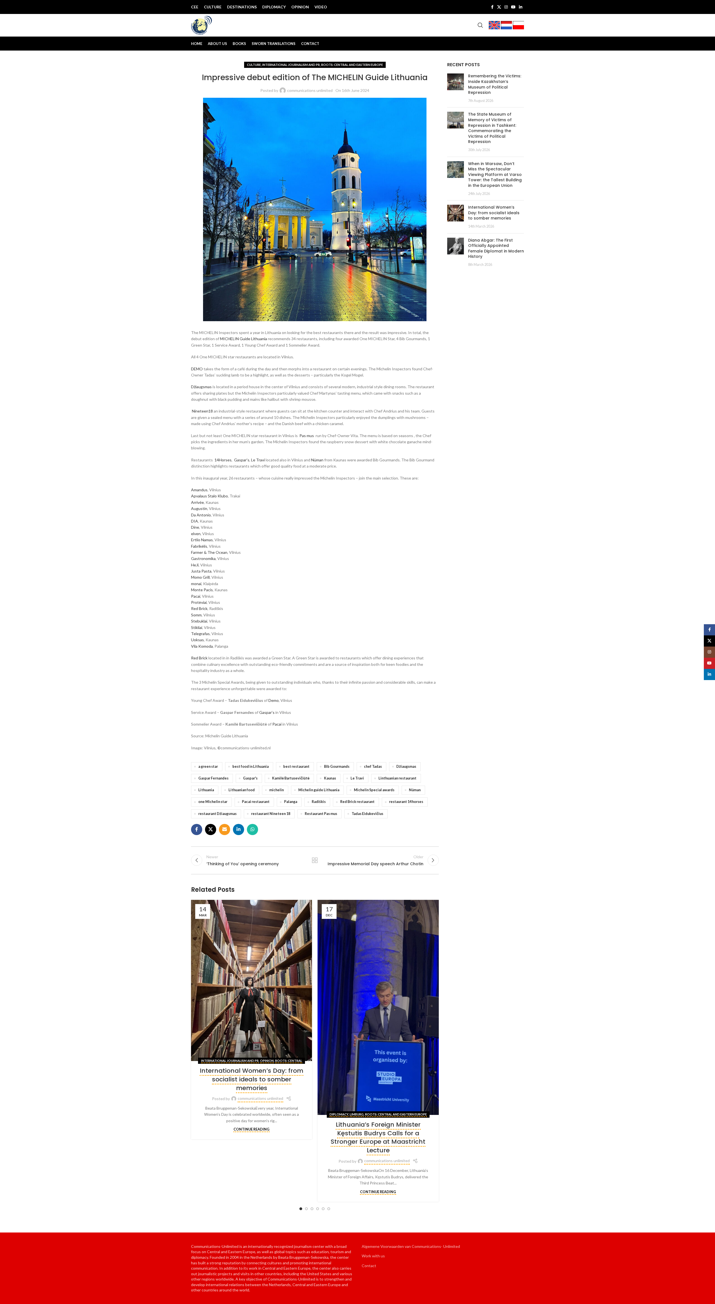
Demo (273, 700)
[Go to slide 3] (312, 1208)
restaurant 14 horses (406, 802)
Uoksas (197, 639)
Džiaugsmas (201, 386)
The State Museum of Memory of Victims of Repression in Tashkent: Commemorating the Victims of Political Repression (492, 127)
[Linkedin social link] (520, 7)
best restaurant (296, 766)
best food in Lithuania (250, 766)
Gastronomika (203, 558)
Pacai (195, 596)
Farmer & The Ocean (209, 552)
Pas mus (306, 435)
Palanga (290, 802)
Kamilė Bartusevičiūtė (290, 778)
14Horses (223, 459)
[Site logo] (201, 24)
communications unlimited (310, 90)
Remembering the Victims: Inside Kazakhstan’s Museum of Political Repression (494, 84)
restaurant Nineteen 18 (270, 814)
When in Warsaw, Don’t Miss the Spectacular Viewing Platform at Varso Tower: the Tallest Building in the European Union (495, 174)
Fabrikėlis (199, 546)
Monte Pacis (202, 589)
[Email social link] (224, 829)
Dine (195, 527)
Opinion (267, 1060)
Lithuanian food (241, 790)
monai (196, 583)
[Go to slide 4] (317, 1208)
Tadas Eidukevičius (367, 814)
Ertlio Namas (202, 539)
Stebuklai (199, 621)
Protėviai (199, 602)
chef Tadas (373, 766)
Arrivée (197, 502)
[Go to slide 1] (300, 1208)
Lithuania (206, 790)
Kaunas (330, 778)
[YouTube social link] (513, 7)
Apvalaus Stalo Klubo (209, 496)
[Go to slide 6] (328, 1208)
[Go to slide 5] (323, 1208)
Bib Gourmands (336, 766)
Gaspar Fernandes (213, 778)
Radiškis (319, 802)
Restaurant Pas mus (321, 814)
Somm (196, 614)
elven (196, 533)
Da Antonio (201, 514)
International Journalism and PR (291, 64)
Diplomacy (339, 1114)
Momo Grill (200, 577)
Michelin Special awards (374, 790)
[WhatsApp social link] (252, 829)
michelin (276, 790)
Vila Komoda (202, 646)
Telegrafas (200, 633)
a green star (208, 766)
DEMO (197, 368)
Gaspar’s (241, 459)
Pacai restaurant (256, 802)
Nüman (317, 459)
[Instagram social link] (506, 7)
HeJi (195, 564)
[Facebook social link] (492, 7)
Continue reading (251, 1129)
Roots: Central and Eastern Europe (352, 64)
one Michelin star (212, 802)
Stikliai (196, 627)
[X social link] (499, 7)
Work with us (373, 1255)
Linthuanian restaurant (397, 778)
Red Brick (199, 608)
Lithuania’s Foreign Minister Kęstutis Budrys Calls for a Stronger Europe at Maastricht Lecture (378, 1137)
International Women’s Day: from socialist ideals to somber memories (251, 1079)
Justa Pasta (201, 571)
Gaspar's (250, 778)
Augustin (199, 508)
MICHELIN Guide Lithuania (243, 338)
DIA (194, 521)
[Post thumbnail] (455, 88)
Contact (369, 1265)
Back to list (314, 860)
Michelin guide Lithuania (318, 790)
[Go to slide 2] (306, 1208)
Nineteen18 (202, 411)
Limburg (357, 1114)
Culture (254, 64)
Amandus (199, 489)
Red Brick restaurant (357, 802)
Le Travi (258, 459)
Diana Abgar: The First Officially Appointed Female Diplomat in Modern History (496, 248)
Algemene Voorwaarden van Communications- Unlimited (411, 1246)
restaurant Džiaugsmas (217, 814)
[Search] (480, 25)
